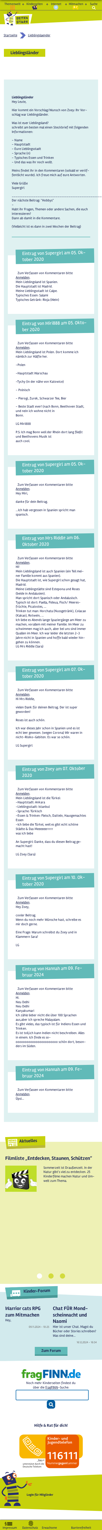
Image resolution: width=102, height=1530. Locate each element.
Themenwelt (12, 4)
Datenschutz (30, 1527)
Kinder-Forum (36, 1291)
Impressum (10, 1527)
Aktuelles (28, 1141)
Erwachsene (49, 1527)
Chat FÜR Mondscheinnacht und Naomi (70, 1314)
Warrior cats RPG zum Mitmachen (23, 1311)
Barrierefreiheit (81, 1527)
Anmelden (23, 277)
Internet (56, 4)
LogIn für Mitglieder (40, 1495)
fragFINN (51, 1387)
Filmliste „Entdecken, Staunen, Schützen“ (48, 1158)
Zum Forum (51, 1350)
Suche (94, 4)
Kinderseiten (34, 4)
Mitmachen (75, 4)
